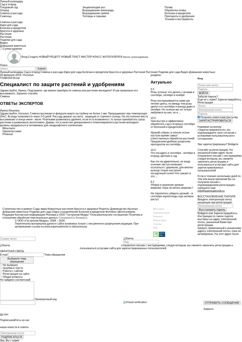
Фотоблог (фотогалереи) (120, 211)
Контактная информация (30, 214)
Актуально (161, 82)
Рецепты (103, 208)
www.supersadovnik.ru (57, 226)
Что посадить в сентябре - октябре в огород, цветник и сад (173, 154)
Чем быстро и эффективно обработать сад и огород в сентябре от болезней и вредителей (173, 124)
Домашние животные (15, 211)
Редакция (8, 214)
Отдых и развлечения (64, 211)
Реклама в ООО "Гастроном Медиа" (67, 214)
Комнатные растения (60, 208)
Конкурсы (81, 217)
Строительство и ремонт (17, 208)
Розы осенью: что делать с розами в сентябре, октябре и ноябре (172, 93)
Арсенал (132, 208)
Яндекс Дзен (160, 220)
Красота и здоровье (85, 208)
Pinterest (157, 216)
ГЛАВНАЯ (6, 78)
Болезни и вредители (91, 211)
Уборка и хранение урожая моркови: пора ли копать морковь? (172, 186)
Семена (5, 96)
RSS (155, 227)
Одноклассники (161, 212)
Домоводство (118, 208)
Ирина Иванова (9, 110)
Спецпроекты (66, 217)
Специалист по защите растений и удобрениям (62, 84)
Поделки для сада (40, 211)
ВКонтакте (158, 209)
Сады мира (39, 208)
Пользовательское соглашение (109, 214)
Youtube (157, 224)
